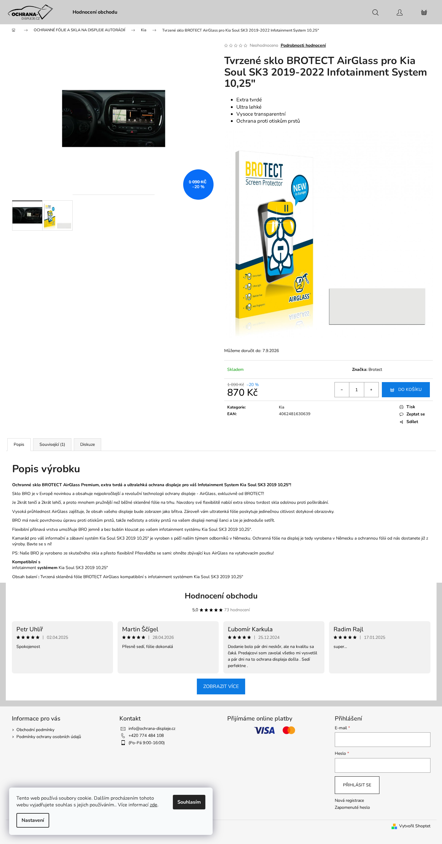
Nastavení (33, 820)
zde (153, 805)
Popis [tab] (19, 444)
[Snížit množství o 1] (342, 389)
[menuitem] (95, 12)
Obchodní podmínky (35, 730)
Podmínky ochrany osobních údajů (48, 737)
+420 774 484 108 (146, 735)
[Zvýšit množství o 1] (371, 389)
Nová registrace (349, 800)
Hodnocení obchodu (221, 596)
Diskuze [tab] (87, 444)
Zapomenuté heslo (352, 807)
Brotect (375, 369)
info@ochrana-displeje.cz (151, 728)
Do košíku (410, 389)
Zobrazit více (221, 686)
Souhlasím (189, 802)
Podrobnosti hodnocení (303, 45)
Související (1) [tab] (52, 444)
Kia (281, 407)
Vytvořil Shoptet (414, 826)
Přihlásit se (357, 785)
